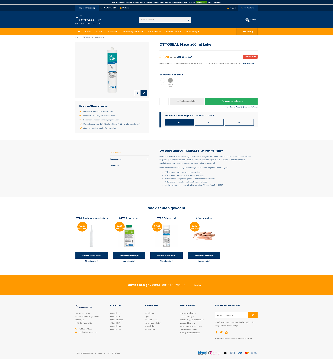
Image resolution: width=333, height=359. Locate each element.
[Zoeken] (188, 20)
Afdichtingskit (150, 313)
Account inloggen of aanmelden (192, 320)
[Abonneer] (253, 315)
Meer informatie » (214, 2)
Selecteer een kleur (171, 74)
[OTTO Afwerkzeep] (129, 236)
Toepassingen (192, 31)
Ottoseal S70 (115, 316)
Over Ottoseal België (188, 313)
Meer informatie (248, 63)
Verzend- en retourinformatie (191, 326)
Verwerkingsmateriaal (133, 31)
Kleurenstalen (150, 329)
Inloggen (233, 8)
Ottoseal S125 (115, 329)
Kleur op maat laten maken (190, 333)
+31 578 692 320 (109, 8)
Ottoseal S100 (115, 313)
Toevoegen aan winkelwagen (232, 101)
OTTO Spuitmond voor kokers (91, 218)
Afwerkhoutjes (204, 218)
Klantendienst (249, 8)
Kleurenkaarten (173, 31)
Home (77, 37)
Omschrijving (115, 152)
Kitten (88, 31)
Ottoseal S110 (115, 326)
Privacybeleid (116, 353)
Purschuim (112, 31)
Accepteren (201, 2)
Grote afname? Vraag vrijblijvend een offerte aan (241, 107)
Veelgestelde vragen (187, 323)
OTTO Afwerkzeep (129, 218)
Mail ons (125, 8)
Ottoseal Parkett (116, 320)
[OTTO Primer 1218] (166, 236)
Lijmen (99, 31)
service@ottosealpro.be (88, 332)
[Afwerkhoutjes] (204, 236)
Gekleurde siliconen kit (188, 329)
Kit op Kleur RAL (151, 320)
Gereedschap (154, 31)
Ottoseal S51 (115, 323)
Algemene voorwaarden (104, 353)
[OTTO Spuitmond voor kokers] (91, 236)
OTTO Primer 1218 (167, 218)
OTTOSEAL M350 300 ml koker (93, 37)
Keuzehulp (248, 31)
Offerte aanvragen (187, 316)
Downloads (114, 165)
